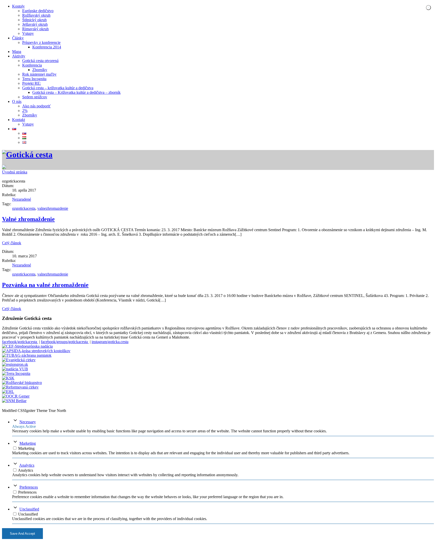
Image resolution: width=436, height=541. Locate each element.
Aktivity (18, 56)
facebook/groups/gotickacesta (65, 342)
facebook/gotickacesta (20, 342)
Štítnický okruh (34, 20)
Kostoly (18, 6)
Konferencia (32, 65)
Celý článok (11, 243)
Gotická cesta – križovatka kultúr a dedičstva (57, 88)
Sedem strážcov (34, 97)
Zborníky (39, 70)
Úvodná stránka (14, 172)
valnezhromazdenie (52, 208)
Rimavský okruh (35, 29)
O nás (16, 101)
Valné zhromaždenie (28, 219)
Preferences (28, 487)
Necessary (27, 422)
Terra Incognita (34, 79)
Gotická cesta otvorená (40, 60)
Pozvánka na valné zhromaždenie (45, 285)
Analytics (26, 465)
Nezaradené (21, 199)
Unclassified (29, 509)
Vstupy (28, 33)
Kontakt (18, 119)
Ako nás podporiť (36, 106)
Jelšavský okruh (35, 24)
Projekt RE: (31, 83)
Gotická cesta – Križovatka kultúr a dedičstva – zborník (76, 92)
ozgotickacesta (23, 208)
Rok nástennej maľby (39, 74)
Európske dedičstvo (37, 11)
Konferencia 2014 (46, 47)
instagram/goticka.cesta (110, 342)
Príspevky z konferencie (41, 42)
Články (18, 38)
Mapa (16, 51)
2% (25, 110)
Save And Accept (22, 533)
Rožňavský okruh (36, 15)
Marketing (27, 443)
